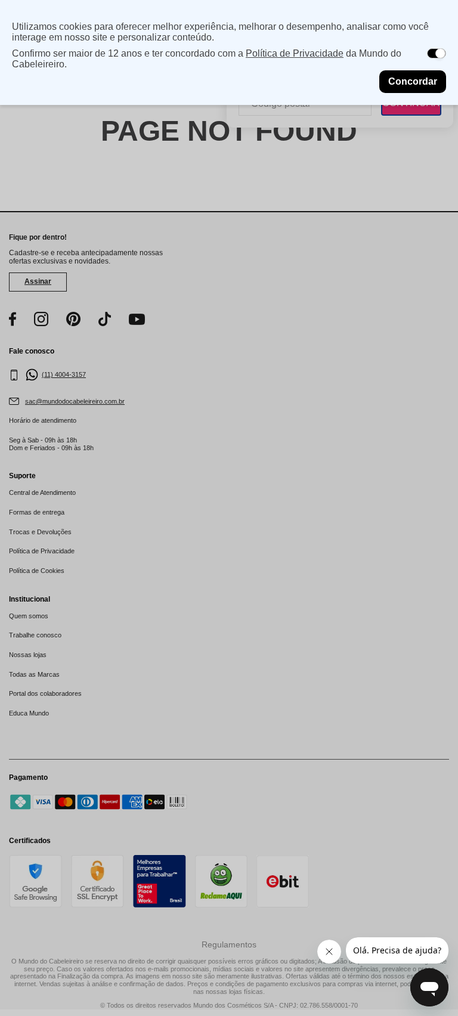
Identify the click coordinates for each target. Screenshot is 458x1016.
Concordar (412, 81)
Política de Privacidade (295, 53)
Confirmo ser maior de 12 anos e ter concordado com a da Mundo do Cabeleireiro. (206, 58)
